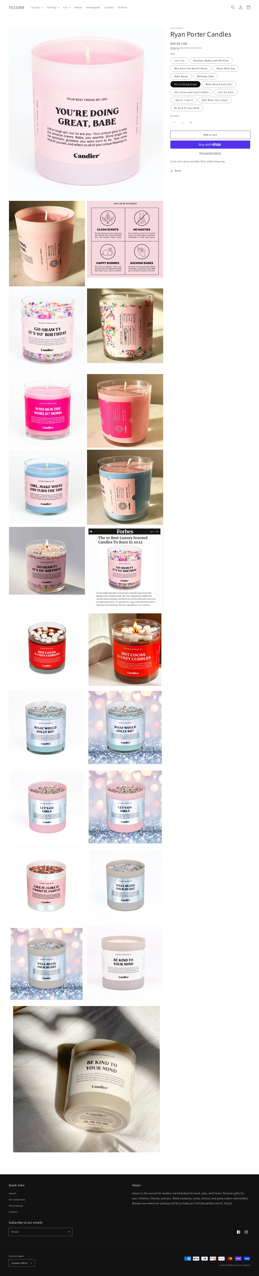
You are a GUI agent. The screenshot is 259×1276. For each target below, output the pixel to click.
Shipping (174, 47)
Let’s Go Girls (226, 92)
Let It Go (179, 60)
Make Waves (181, 76)
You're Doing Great (185, 84)
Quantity (174, 115)
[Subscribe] (68, 1232)
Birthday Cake (205, 76)
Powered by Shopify (241, 1265)
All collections (17, 1199)
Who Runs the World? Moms (191, 68)
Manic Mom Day (226, 68)
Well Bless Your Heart (215, 100)
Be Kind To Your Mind (186, 108)
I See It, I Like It (183, 100)
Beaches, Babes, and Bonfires (211, 60)
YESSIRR (229, 1265)
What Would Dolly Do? (219, 84)
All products (16, 1205)
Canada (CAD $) (19, 1263)
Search (13, 1193)
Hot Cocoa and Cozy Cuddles (191, 92)
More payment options (210, 153)
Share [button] (177, 170)
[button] (233, 7)
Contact (13, 1211)
